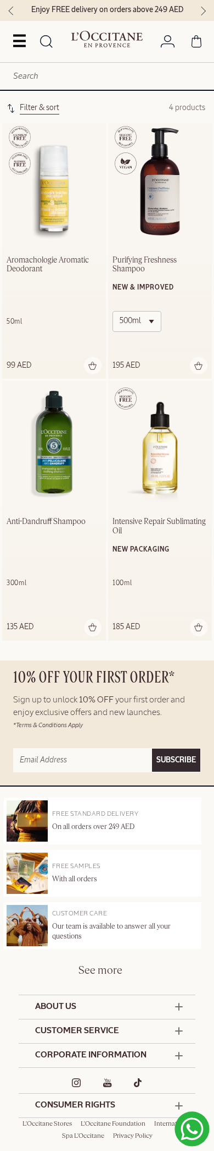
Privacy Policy (133, 1136)
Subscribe (176, 760)
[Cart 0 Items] (196, 43)
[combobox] (107, 76)
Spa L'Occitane (83, 1136)
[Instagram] (76, 1083)
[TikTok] (138, 1083)
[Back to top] (188, 1119)
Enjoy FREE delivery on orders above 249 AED (107, 10)
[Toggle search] (46, 42)
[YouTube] (107, 1083)
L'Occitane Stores (47, 1124)
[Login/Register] (167, 43)
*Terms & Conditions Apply (48, 725)
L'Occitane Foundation (113, 1124)
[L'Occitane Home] (107, 39)
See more (100, 970)
